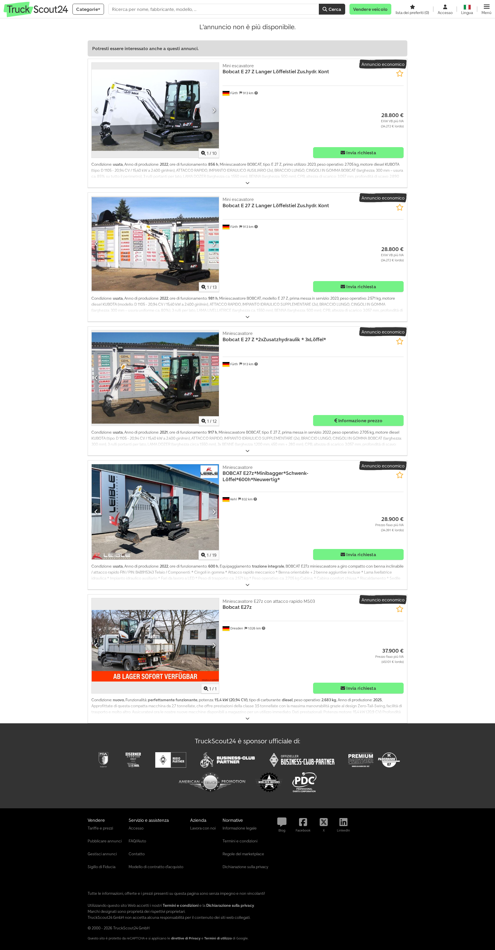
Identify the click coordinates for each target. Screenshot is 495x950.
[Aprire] (247, 183)
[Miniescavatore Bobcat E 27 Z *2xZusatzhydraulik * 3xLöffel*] (155, 378)
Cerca (334, 9)
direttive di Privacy (186, 938)
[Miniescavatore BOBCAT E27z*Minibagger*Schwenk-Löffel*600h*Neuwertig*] (155, 512)
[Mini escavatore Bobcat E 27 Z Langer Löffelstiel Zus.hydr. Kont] (155, 110)
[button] (487, 9)
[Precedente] (96, 110)
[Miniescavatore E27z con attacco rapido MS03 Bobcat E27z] (155, 646)
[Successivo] (214, 110)
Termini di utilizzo (218, 938)
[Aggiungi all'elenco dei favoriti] (400, 73)
